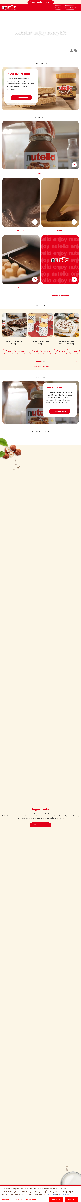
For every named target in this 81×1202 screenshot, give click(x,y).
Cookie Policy (63, 1194)
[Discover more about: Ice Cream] (21, 206)
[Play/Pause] (71, 50)
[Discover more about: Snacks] (21, 263)
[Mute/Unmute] (75, 50)
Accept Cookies (56, 1199)
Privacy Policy (51, 1194)
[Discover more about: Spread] (40, 148)
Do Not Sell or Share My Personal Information (19, 1199)
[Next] (74, 88)
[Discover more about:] (60, 266)
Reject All (71, 1199)
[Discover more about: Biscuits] (60, 206)
